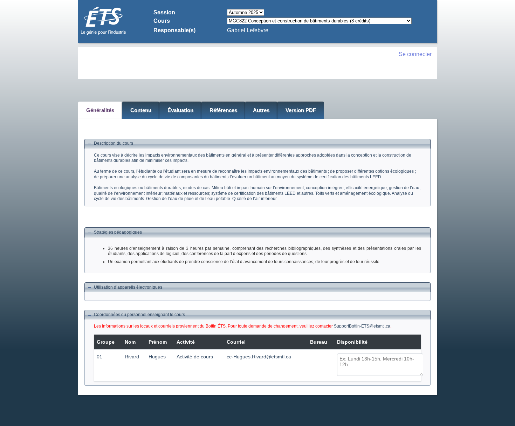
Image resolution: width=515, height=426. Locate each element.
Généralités (100, 110)
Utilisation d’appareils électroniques (128, 287)
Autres (261, 110)
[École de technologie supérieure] (103, 33)
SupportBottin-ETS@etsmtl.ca (362, 326)
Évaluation (180, 110)
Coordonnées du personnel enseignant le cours (139, 314)
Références (223, 110)
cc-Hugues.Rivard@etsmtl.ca (259, 356)
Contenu (140, 110)
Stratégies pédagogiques (118, 232)
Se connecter (415, 54)
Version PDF (301, 110)
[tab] (257, 144)
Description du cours (113, 143)
